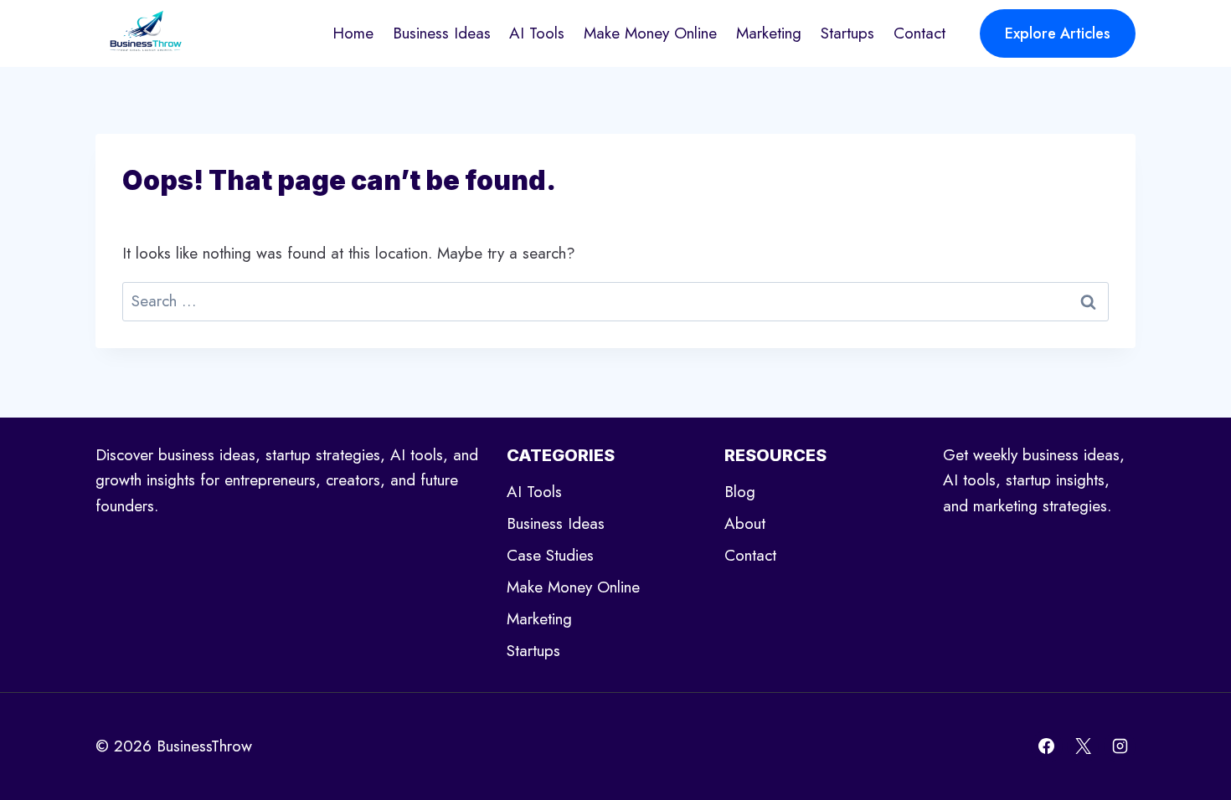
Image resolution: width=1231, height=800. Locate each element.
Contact (919, 33)
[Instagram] (1120, 746)
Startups (847, 33)
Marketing (768, 33)
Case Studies (550, 555)
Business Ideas (442, 33)
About (744, 523)
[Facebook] (1047, 746)
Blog (739, 491)
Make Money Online (650, 33)
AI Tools (536, 33)
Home (352, 33)
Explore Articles (1057, 33)
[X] (1083, 746)
